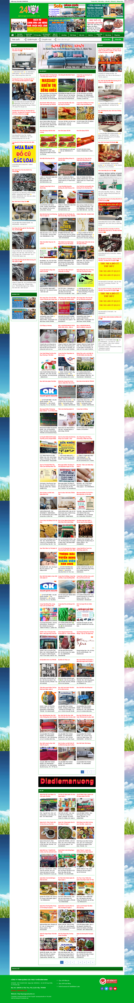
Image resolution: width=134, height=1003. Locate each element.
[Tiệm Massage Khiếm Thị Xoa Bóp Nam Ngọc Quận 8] (48, 698)
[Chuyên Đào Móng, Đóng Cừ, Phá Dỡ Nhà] (67, 169)
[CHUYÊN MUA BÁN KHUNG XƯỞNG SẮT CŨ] (110, 330)
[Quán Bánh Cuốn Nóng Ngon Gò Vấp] (67, 861)
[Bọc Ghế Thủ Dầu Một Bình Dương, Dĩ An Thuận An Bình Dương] (110, 93)
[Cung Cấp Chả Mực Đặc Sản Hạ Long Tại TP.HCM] (67, 114)
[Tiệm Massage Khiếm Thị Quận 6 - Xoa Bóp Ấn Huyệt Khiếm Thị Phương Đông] (67, 308)
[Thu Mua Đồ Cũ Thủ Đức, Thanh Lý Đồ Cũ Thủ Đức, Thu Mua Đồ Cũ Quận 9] (110, 271)
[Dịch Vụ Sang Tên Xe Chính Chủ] (85, 615)
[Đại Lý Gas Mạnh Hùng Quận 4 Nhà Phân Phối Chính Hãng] (67, 531)
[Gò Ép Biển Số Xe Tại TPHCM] (48, 670)
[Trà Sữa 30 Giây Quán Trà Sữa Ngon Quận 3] (67, 805)
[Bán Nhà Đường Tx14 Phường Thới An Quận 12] (48, 225)
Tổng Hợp (117, 35)
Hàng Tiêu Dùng (99, 35)
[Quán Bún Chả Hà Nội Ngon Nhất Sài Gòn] (48, 889)
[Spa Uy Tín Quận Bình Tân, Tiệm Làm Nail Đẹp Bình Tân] (48, 476)
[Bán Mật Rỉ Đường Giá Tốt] (48, 169)
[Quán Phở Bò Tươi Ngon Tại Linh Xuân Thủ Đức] (48, 805)
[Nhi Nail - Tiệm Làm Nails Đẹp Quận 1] (85, 476)
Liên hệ (107, 1)
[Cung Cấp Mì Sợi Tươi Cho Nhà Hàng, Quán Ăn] (85, 559)
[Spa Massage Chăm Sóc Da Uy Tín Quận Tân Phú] (85, 253)
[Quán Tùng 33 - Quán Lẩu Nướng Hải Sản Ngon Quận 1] (85, 861)
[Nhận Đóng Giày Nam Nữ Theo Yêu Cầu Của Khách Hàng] (85, 281)
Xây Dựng (108, 35)
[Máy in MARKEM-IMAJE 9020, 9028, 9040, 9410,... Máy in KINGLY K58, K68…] (67, 336)
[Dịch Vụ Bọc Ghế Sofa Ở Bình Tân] (67, 503)
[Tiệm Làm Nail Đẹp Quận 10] (67, 420)
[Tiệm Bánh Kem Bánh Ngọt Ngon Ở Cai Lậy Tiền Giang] (67, 253)
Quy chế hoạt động (65, 983)
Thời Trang (73, 35)
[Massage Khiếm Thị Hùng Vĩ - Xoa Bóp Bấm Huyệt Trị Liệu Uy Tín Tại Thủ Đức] (67, 476)
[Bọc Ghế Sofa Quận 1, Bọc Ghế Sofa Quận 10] (48, 587)
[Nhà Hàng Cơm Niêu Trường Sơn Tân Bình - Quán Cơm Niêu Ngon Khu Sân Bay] (85, 833)
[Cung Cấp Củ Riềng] (85, 420)
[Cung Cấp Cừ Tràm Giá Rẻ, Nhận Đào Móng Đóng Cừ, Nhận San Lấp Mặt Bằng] (85, 169)
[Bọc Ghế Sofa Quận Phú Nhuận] (110, 153)
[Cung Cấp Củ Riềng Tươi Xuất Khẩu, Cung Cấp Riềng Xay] (85, 114)
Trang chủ (94, 1)
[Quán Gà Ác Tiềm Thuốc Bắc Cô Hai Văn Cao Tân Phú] (48, 833)
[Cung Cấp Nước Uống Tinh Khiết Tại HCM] (48, 281)
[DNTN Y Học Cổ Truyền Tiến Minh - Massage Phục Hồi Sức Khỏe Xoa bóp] (48, 643)
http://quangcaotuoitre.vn (26, 994)
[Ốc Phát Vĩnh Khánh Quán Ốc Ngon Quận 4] (67, 889)
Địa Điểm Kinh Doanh (20, 35)
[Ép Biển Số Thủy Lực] (67, 670)
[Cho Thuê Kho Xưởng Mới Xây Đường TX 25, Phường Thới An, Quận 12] (85, 197)
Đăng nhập (120, 1)
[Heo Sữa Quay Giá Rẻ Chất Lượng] (48, 141)
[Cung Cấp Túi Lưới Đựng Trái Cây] (67, 615)
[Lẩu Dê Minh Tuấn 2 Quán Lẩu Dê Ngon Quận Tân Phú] (85, 805)
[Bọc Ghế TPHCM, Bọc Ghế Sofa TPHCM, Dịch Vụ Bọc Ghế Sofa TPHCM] (85, 726)
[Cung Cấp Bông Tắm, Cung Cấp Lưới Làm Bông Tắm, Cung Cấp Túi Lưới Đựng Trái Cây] (48, 615)
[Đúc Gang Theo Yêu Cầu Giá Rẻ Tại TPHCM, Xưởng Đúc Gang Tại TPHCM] (85, 308)
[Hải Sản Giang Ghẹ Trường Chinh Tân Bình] (67, 944)
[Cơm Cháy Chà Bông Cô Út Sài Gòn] (48, 531)
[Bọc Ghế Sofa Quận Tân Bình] (48, 392)
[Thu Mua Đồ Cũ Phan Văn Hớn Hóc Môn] (24, 154)
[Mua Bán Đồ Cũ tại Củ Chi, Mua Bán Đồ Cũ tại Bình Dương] (110, 211)
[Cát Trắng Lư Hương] (48, 336)
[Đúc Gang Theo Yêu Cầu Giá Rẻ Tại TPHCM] (24, 182)
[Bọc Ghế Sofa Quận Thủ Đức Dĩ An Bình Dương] (67, 698)
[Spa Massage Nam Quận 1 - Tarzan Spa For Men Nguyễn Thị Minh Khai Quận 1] (85, 531)
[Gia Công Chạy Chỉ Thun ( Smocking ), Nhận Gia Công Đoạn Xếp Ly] (85, 448)
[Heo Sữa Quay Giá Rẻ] (67, 141)
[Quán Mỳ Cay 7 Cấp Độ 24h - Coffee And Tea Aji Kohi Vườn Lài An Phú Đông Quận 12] (48, 861)
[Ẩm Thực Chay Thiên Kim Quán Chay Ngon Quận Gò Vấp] (85, 889)
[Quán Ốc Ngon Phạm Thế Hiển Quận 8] (48, 944)
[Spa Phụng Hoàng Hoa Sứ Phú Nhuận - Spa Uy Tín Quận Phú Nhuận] (85, 643)
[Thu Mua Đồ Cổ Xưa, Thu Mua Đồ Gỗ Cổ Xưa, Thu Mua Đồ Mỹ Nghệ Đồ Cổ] (24, 92)
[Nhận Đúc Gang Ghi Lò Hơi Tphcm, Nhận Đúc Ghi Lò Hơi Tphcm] (67, 392)
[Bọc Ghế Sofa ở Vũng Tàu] (24, 212)
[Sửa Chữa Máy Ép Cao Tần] (110, 181)
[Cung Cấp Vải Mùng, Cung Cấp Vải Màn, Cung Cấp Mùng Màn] (67, 587)
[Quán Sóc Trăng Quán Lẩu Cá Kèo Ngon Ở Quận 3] (67, 833)
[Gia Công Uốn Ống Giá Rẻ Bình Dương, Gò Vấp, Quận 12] (24, 272)
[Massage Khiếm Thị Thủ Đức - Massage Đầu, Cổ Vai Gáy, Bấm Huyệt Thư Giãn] (85, 503)
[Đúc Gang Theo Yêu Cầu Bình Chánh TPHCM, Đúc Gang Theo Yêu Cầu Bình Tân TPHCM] (48, 308)
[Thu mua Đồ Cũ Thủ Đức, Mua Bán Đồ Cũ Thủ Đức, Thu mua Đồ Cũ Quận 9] (110, 301)
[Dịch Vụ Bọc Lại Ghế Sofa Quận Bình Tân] (48, 503)
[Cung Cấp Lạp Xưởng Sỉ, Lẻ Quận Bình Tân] (85, 86)
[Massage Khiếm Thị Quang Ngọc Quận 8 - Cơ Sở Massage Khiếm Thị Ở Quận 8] (48, 420)
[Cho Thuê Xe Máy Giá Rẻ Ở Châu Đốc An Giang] (67, 281)
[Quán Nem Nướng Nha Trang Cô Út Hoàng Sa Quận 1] (48, 917)
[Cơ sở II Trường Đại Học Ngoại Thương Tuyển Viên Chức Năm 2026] (67, 559)
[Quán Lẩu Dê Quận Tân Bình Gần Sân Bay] (85, 917)
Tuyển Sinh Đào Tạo (29, 35)
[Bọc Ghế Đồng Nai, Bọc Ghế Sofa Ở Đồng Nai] (110, 123)
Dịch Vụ (90, 35)
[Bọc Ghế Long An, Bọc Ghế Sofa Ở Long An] (48, 754)
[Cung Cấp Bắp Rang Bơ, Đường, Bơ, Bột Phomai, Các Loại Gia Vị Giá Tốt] (67, 197)
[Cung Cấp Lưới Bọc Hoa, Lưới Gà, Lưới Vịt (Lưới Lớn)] (85, 587)
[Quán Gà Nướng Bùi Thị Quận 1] (85, 944)
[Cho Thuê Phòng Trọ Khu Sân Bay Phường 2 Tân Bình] (48, 364)
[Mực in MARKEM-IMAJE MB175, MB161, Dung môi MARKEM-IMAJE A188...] (85, 336)
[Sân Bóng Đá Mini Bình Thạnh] (67, 86)
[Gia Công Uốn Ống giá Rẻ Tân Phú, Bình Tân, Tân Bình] (24, 241)
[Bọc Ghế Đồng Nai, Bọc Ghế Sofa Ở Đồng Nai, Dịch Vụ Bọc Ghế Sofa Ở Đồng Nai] (48, 726)
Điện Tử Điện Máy (55, 35)
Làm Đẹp (64, 35)
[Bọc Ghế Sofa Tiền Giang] (85, 754)
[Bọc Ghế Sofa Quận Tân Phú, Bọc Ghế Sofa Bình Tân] (24, 62)
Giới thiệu (101, 1)
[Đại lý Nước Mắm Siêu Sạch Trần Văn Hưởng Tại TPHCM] (48, 114)
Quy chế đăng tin (64, 980)
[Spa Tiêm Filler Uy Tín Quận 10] (48, 559)
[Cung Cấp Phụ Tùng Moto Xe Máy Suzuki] (67, 364)
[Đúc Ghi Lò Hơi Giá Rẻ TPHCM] (85, 392)
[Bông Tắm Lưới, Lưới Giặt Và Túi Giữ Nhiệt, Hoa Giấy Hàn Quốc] (85, 364)
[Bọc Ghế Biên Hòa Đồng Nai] (85, 698)
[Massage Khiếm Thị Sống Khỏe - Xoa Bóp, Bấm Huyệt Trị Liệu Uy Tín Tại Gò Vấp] (48, 86)
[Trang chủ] (12, 34)
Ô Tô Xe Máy (37, 35)
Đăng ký (113, 1)
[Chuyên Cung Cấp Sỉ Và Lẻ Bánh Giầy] (48, 197)
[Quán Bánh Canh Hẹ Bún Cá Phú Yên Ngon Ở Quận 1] (67, 917)
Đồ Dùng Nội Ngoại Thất (46, 35)
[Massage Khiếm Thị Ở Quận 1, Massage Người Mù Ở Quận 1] (85, 670)
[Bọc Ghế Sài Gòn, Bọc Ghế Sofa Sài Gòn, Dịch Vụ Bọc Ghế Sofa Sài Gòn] (67, 726)
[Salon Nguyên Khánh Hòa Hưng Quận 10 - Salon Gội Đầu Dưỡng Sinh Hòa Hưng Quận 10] (67, 643)
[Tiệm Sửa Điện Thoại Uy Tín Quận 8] (48, 253)
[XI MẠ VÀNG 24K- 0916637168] (85, 225)
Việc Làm (81, 35)
